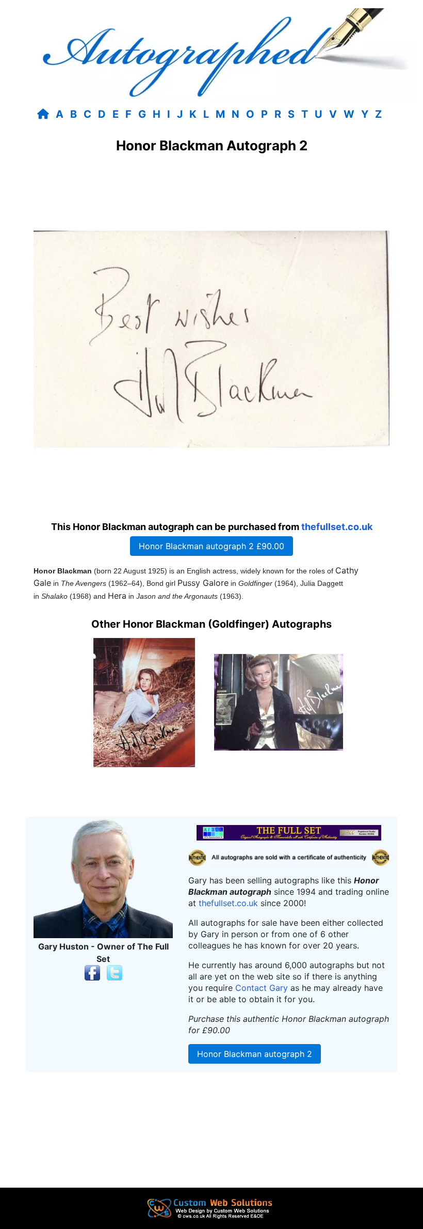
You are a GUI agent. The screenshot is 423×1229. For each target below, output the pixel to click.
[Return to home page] (45, 114)
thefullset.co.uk (336, 526)
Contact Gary (261, 988)
